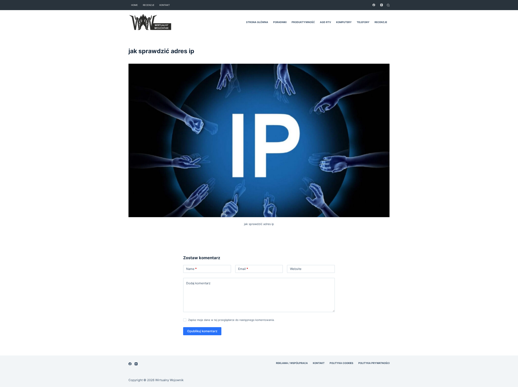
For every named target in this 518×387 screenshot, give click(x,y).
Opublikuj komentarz (202, 331)
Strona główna (257, 22)
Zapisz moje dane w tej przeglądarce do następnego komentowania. (231, 319)
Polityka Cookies (341, 363)
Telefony (363, 22)
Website (295, 269)
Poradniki (280, 22)
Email (243, 269)
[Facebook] (374, 5)
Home (134, 5)
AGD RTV (325, 22)
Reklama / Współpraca (292, 363)
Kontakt (164, 5)
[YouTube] (381, 5)
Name (191, 269)
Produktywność (303, 22)
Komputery (344, 22)
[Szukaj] (388, 5)
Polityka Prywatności (374, 363)
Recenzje (148, 5)
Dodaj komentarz (198, 283)
